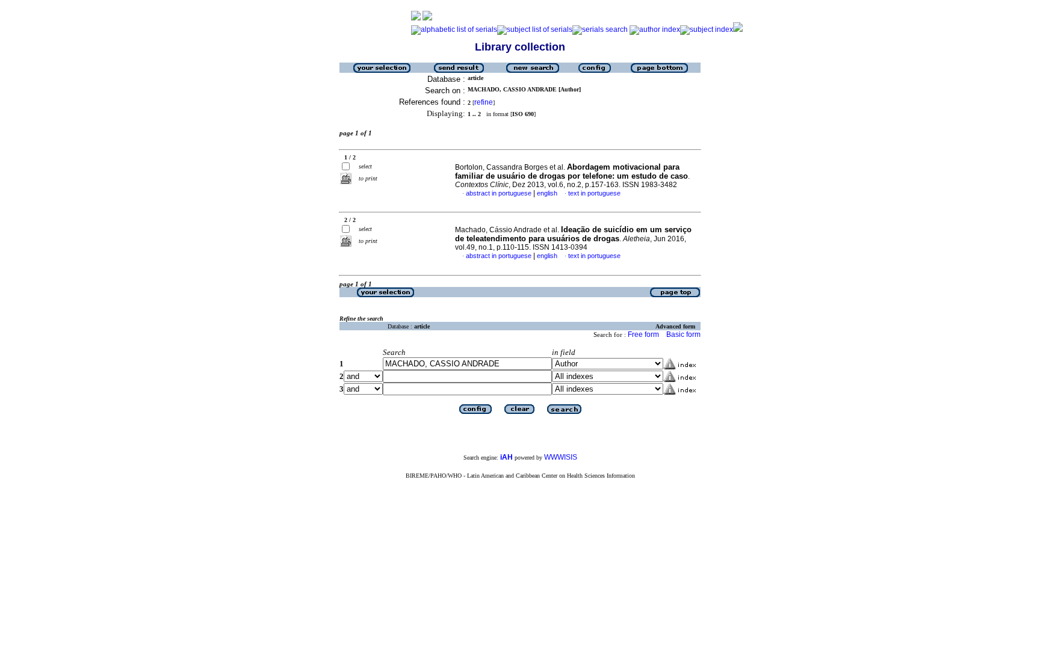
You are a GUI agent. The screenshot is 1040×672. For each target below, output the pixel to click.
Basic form (683, 334)
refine (483, 102)
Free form (643, 334)
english (547, 193)
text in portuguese (594, 193)
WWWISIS (560, 457)
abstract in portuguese (498, 193)
